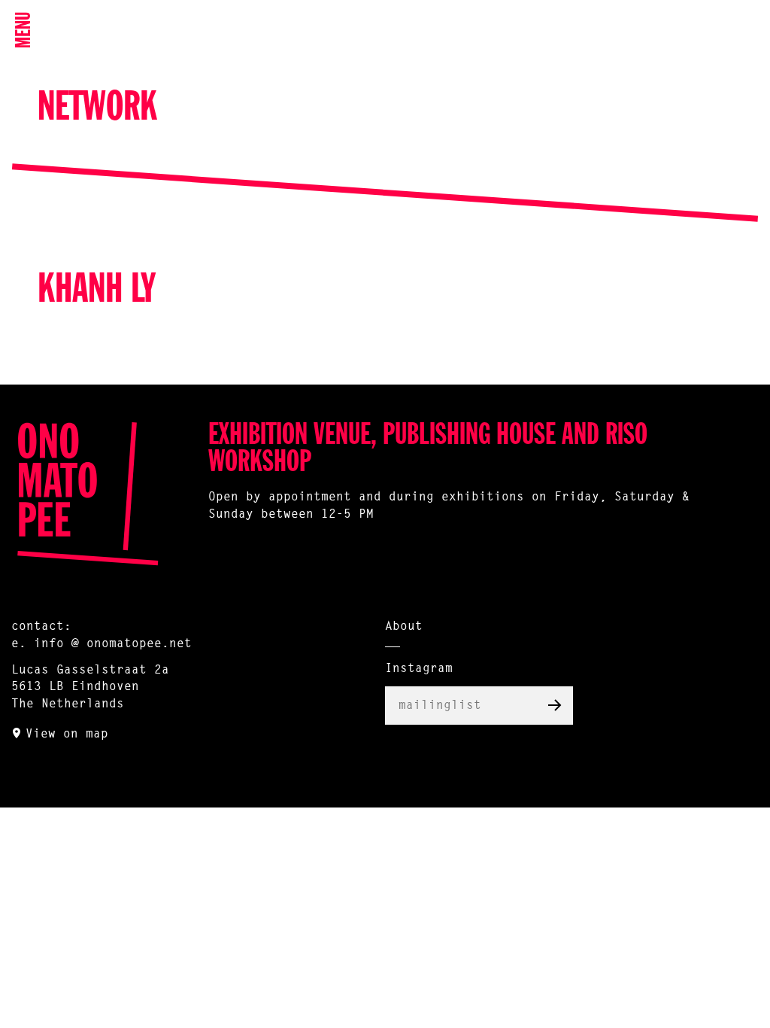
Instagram (419, 669)
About (404, 627)
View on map (67, 734)
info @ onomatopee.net (113, 644)
